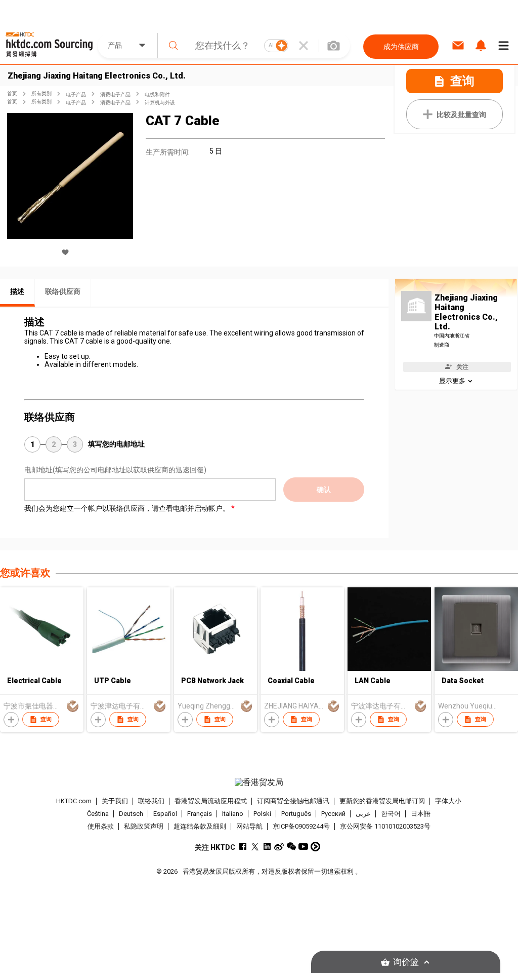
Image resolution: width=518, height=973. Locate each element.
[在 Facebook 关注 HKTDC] (242, 846)
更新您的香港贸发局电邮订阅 (382, 801)
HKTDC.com (74, 801)
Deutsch (131, 813)
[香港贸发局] (259, 782)
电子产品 (76, 94)
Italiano (232, 813)
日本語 (420, 813)
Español (165, 813)
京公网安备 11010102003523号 (385, 826)
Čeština (98, 813)
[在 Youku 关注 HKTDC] (315, 846)
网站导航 (249, 826)
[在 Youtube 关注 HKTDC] (303, 846)
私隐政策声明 (143, 826)
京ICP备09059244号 (301, 826)
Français (199, 813)
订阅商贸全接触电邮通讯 (293, 801)
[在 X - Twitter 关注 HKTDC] (255, 846)
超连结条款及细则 (200, 826)
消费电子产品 (115, 94)
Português (296, 813)
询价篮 (406, 962)
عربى (363, 813)
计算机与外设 (160, 102)
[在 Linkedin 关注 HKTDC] (267, 846)
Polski (262, 813)
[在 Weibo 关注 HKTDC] (279, 846)
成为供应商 (401, 47)
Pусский (333, 813)
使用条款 (101, 826)
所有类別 (41, 93)
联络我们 (151, 801)
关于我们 (115, 801)
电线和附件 (157, 94)
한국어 (391, 813)
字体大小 (448, 801)
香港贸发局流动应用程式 (211, 801)
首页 (12, 93)
